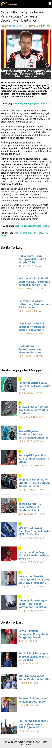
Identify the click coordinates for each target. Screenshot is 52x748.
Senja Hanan (15, 25)
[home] (9, 5)
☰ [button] (49, 4)
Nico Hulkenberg (22, 232)
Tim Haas (37, 232)
